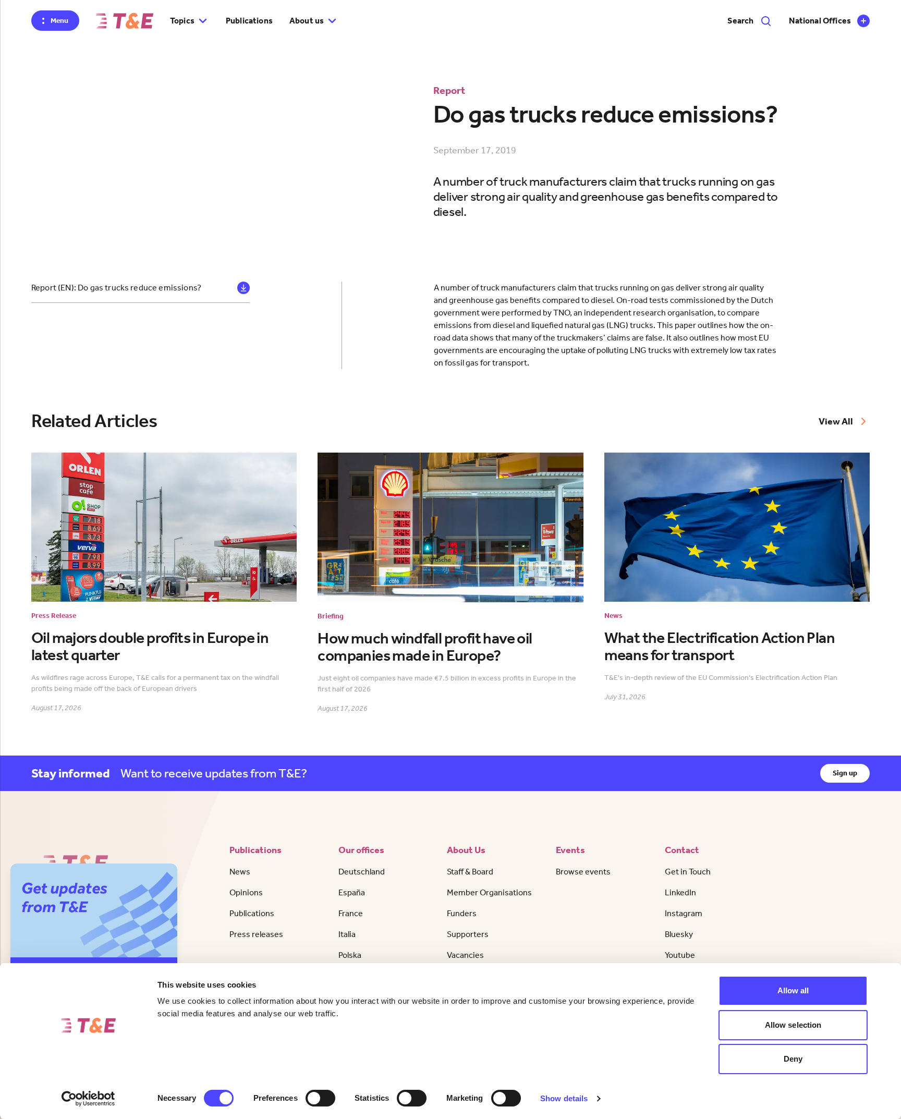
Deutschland (361, 872)
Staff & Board (470, 872)
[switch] (320, 1098)
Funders (462, 913)
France (350, 913)
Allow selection (793, 1024)
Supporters (468, 934)
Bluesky (679, 934)
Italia (347, 934)
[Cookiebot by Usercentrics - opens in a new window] (88, 1098)
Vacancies (465, 955)
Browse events (583, 872)
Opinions (246, 892)
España (351, 892)
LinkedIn (680, 892)
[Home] (124, 21)
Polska (349, 955)
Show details (564, 1098)
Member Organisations (489, 892)
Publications (249, 21)
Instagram (683, 913)
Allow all (793, 990)
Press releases (256, 934)
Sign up (845, 773)
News (239, 872)
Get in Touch (688, 872)
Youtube (680, 955)
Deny (793, 1058)
